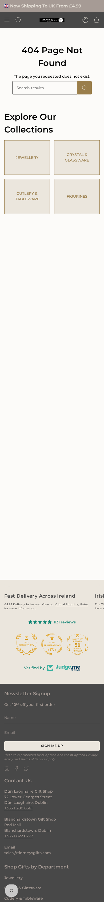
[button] (18, 20)
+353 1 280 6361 (18, 808)
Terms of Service (33, 759)
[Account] (85, 20)
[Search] (84, 87)
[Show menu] (7, 20)
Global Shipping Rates (71, 604)
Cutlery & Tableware (23, 898)
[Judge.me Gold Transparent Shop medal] (52, 644)
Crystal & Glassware (23, 888)
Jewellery (13, 877)
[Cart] (96, 20)
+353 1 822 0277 (18, 836)
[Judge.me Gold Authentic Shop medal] (26, 644)
